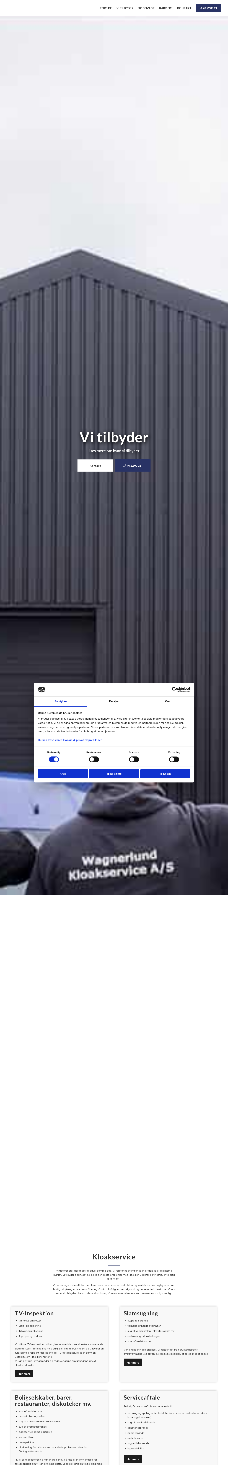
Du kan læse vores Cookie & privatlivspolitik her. (70, 740)
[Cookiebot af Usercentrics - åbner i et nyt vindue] (174, 689)
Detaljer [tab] (114, 701)
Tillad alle (165, 773)
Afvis (63, 773)
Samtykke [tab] (61, 701)
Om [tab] (167, 701)
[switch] (94, 759)
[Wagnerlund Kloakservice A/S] (28, 8)
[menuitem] (106, 8)
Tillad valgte (114, 773)
